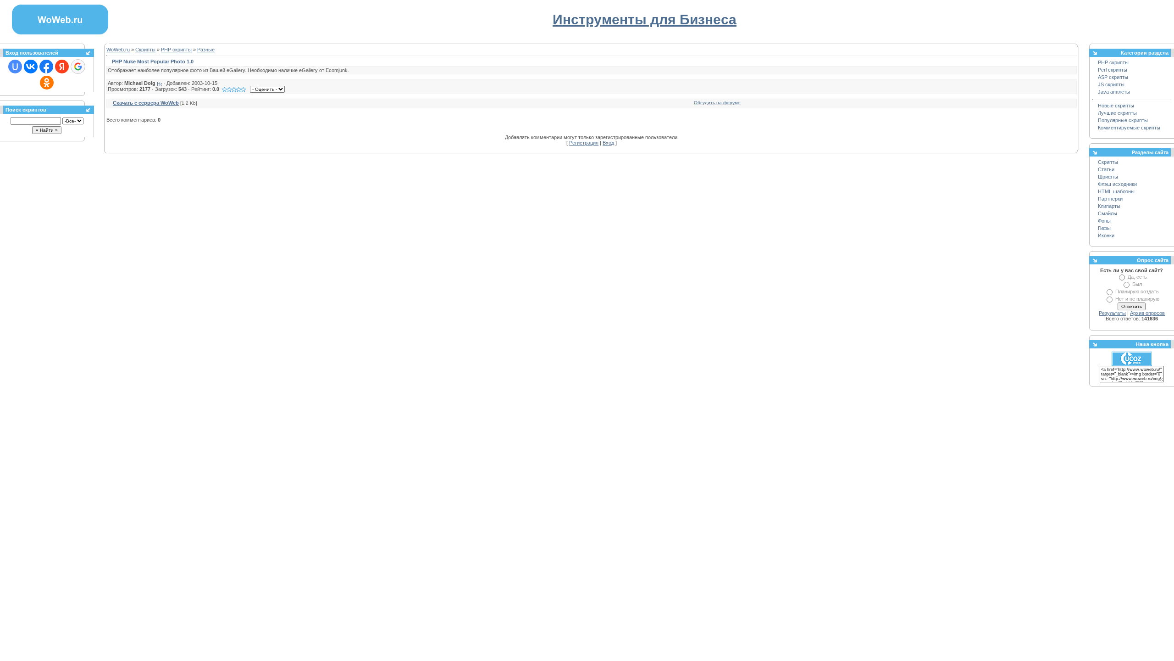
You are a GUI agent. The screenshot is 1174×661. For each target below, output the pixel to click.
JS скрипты (1111, 84)
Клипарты (1109, 206)
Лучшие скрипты (1117, 113)
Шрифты (1108, 176)
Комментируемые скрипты (1129, 127)
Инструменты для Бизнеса (645, 19)
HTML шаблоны (1116, 191)
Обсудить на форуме (717, 102)
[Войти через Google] (78, 66)
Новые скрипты (1116, 105)
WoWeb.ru (118, 49)
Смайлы (1107, 213)
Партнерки (1110, 199)
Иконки (1106, 235)
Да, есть (1137, 277)
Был (1137, 284)
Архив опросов (1147, 313)
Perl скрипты (1112, 70)
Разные (206, 49)
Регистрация (583, 143)
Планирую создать (1137, 291)
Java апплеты (1114, 92)
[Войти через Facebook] (46, 66)
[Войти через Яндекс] (62, 66)
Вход (608, 143)
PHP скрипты (176, 49)
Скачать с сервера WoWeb (146, 103)
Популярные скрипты (1123, 120)
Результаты (1112, 313)
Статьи (1106, 169)
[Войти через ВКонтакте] (31, 66)
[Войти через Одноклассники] (47, 83)
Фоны (1104, 221)
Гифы (1104, 228)
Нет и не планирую (1137, 299)
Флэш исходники (1117, 184)
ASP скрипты (1113, 77)
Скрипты (145, 49)
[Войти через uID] (15, 66)
